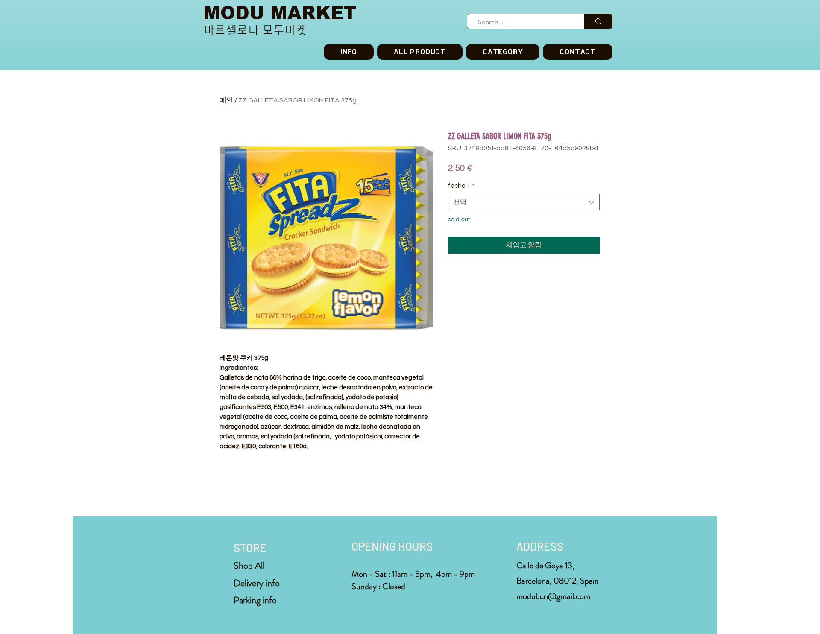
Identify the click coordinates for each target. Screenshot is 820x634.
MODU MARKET (279, 13)
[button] (502, 52)
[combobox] (524, 202)
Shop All (249, 565)
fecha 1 (461, 186)
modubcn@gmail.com (553, 596)
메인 (226, 100)
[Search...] (598, 21)
